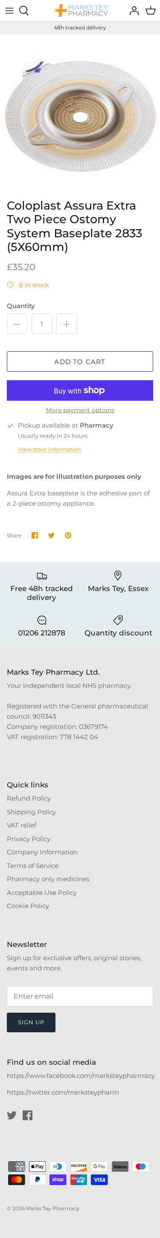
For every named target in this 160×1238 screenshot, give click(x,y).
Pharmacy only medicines (48, 879)
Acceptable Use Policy (42, 892)
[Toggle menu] (9, 10)
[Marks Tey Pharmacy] (80, 10)
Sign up (31, 1022)
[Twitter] (12, 1115)
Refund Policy (29, 798)
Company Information (42, 852)
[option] (80, 115)
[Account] (131, 10)
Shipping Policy (31, 812)
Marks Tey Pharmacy (52, 1208)
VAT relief (21, 825)
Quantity (21, 306)
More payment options (80, 410)
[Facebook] (27, 1115)
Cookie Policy (28, 906)
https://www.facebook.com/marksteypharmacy (81, 1076)
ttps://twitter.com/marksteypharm (65, 1092)
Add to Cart (79, 362)
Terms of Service (32, 866)
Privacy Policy (28, 839)
